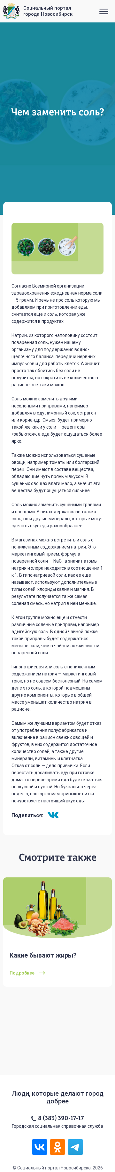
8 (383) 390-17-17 (61, 1118)
